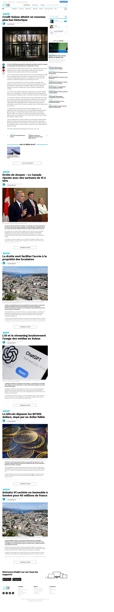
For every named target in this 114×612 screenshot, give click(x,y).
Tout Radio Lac (37, 593)
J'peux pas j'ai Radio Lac (38, 591)
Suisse (50, 591)
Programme (35, 5)
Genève (50, 588)
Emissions (14, 8)
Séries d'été (28, 8)
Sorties (41, 8)
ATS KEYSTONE (10, 24)
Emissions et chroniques (23, 589)
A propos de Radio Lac (22, 592)
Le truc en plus (52, 593)
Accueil (19, 588)
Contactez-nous (21, 593)
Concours (35, 8)
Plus (55, 8)
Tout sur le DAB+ (48, 8)
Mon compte (64, 1)
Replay (43, 5)
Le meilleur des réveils (38, 588)
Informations (36, 592)
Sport (50, 592)
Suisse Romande (52, 589)
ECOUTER (27, 5)
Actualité (21, 8)
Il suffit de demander (38, 589)
